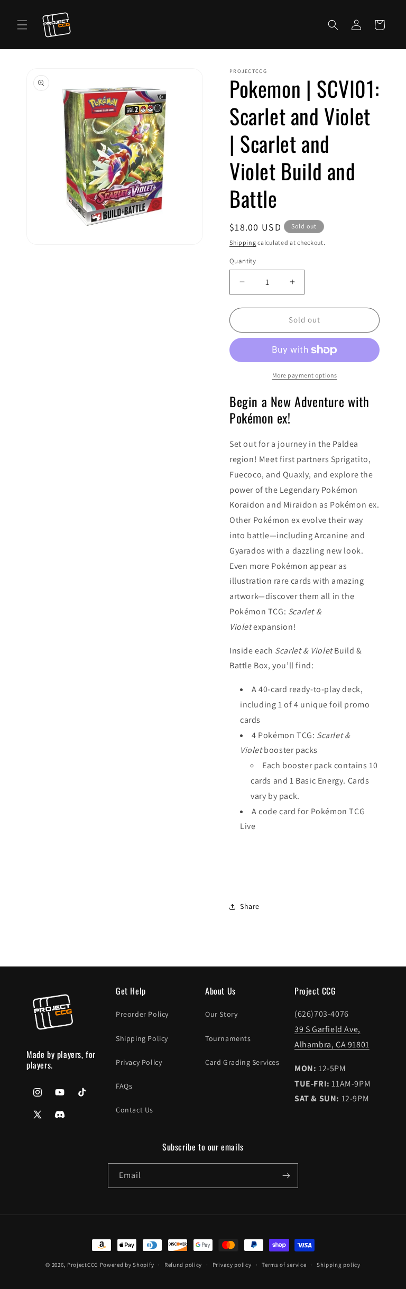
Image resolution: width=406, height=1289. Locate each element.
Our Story (221, 1014)
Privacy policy (232, 1264)
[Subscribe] (286, 1175)
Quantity (242, 260)
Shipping (242, 242)
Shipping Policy (142, 1038)
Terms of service (284, 1264)
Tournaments (228, 1038)
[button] (22, 24)
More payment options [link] (304, 375)
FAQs (124, 1086)
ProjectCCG (82, 1264)
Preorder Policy (142, 1014)
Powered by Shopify (127, 1264)
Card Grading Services (242, 1062)
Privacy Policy (139, 1062)
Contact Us (134, 1110)
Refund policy (183, 1264)
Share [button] (250, 906)
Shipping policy (339, 1264)
